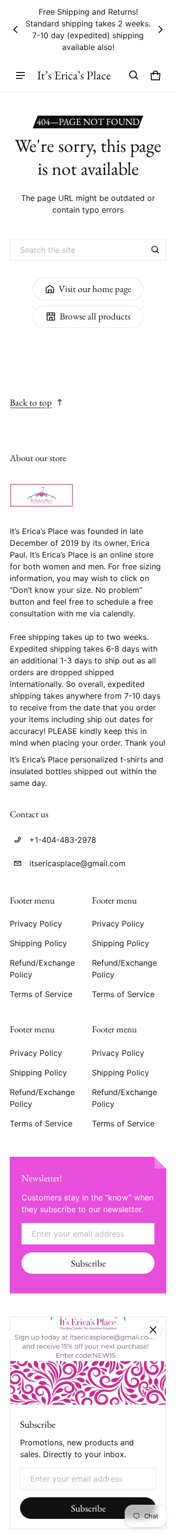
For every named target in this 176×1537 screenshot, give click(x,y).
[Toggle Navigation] (20, 75)
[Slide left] (16, 29)
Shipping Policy (38, 943)
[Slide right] (160, 29)
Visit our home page (95, 289)
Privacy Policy (36, 923)
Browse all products (95, 316)
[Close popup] (153, 1330)
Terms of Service (41, 994)
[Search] (155, 250)
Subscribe (88, 1263)
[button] (134, 75)
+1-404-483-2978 (62, 840)
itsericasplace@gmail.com (77, 863)
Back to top (31, 402)
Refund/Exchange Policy (42, 968)
